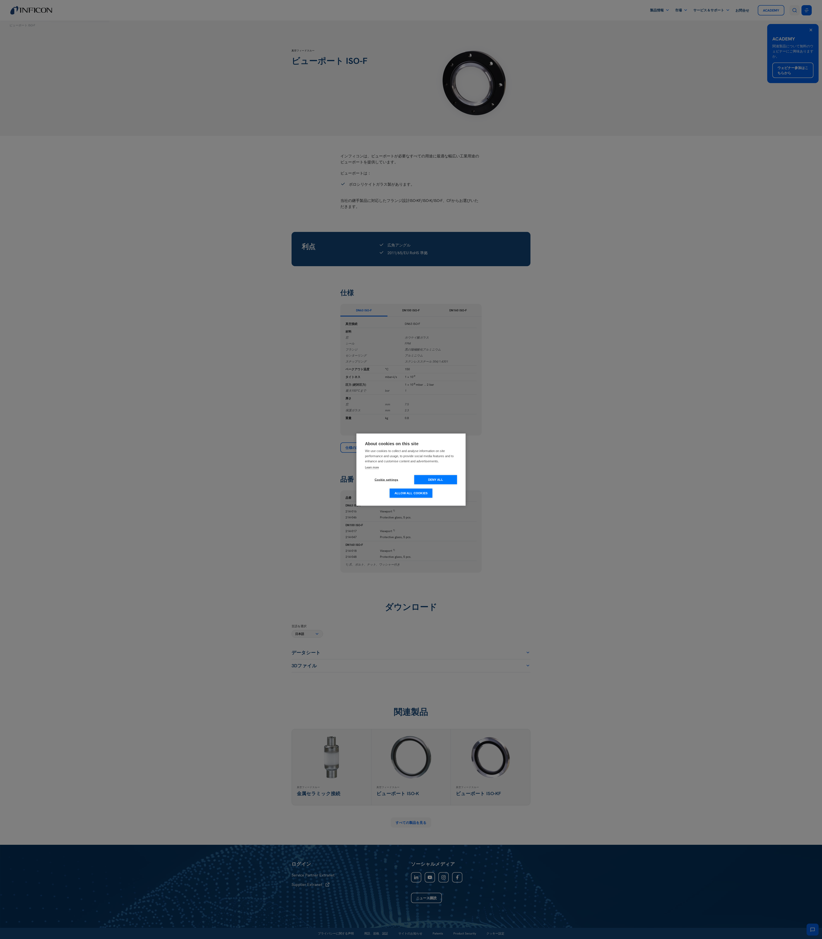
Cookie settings (386, 479)
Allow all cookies (411, 493)
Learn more (372, 467)
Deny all (435, 479)
